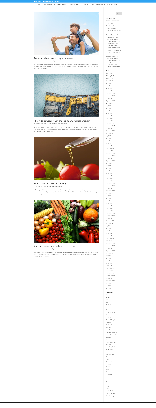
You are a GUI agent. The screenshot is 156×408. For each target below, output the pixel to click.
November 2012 (110, 275)
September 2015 (110, 191)
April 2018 (109, 113)
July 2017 (108, 136)
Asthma (108, 302)
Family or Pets (110, 325)
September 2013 (110, 251)
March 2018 (109, 116)
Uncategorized (110, 377)
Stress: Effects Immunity (112, 21)
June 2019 (108, 83)
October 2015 (109, 188)
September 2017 (110, 131)
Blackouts (108, 305)
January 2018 (109, 121)
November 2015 (110, 186)
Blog (93, 4)
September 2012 (110, 280)
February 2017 (110, 148)
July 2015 (108, 196)
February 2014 (110, 238)
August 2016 (109, 163)
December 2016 (110, 153)
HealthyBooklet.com (111, 63)
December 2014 (110, 213)
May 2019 (108, 86)
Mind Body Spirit (110, 347)
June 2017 (108, 138)
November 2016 (110, 156)
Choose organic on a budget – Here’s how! (54, 246)
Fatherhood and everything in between (53, 58)
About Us (85, 4)
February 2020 (110, 76)
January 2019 (109, 91)
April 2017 (109, 143)
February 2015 (110, 208)
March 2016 (109, 176)
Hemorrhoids (109, 23)
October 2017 (109, 128)
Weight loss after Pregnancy (113, 26)
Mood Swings (109, 349)
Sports (108, 372)
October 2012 (109, 278)
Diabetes (108, 317)
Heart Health (109, 330)
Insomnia (108, 337)
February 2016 (110, 178)
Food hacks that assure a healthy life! (52, 183)
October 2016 (109, 158)
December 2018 (110, 93)
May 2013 (108, 261)
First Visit (108, 327)
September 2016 (110, 161)
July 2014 (108, 226)
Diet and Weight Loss (61, 123)
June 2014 (108, 228)
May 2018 (108, 111)
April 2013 (109, 263)
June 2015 (108, 198)
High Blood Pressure (111, 332)
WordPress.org (110, 396)
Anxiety (108, 297)
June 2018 (108, 108)
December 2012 (110, 273)
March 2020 (109, 73)
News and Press (110, 352)
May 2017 (108, 141)
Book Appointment (112, 4)
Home (39, 4)
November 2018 (110, 96)
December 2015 (110, 183)
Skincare (108, 369)
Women (108, 382)
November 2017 (110, 126)
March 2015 (109, 206)
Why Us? (108, 379)
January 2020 (109, 78)
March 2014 (109, 236)
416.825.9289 (38, 1)
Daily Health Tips (110, 312)
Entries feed (109, 391)
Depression (109, 315)
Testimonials (109, 374)
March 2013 (109, 265)
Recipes (108, 367)
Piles (107, 359)
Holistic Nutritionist (111, 335)
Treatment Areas (74, 4)
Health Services (61, 4)
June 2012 (108, 288)
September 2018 (110, 101)
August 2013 (109, 253)
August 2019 (109, 81)
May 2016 (108, 171)
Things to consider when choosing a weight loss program (62, 120)
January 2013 (109, 271)
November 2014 (110, 215)
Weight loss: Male (111, 28)
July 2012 (108, 286)
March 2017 (109, 146)
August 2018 (109, 103)
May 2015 (108, 201)
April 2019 (109, 88)
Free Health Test (100, 4)
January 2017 (109, 151)
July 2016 (108, 166)
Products (108, 364)
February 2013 (110, 268)
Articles (108, 300)
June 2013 (108, 258)
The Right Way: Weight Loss (113, 30)
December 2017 (110, 123)
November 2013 (110, 246)
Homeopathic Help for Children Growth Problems (113, 52)
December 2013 (110, 243)
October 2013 (109, 248)
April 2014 (109, 233)
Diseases (108, 322)
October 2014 (109, 218)
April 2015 (109, 203)
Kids (107, 340)
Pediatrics (108, 357)
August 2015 (109, 193)
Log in (107, 388)
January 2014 (109, 240)
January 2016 (109, 181)
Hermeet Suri (39, 61)
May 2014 (108, 231)
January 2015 (109, 211)
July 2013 (108, 256)
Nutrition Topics (59, 249)
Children (108, 310)
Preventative (58, 186)
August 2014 (109, 223)
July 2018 (108, 106)
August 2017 (109, 133)
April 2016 (109, 173)
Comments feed (110, 393)
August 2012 (109, 283)
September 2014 (110, 221)
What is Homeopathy (49, 4)
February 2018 (110, 118)
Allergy (108, 295)
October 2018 (109, 98)
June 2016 (108, 168)
